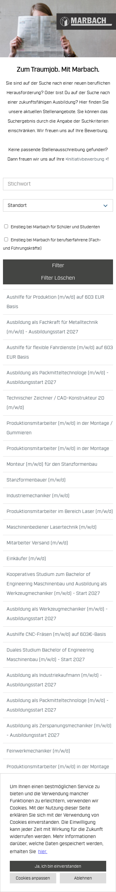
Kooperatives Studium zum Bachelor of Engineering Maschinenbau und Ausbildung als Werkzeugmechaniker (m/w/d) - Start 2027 (57, 583)
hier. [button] (42, 852)
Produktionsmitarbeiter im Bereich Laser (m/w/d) (60, 511)
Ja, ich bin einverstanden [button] (58, 866)
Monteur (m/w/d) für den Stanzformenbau (52, 464)
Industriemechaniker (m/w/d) (38, 496)
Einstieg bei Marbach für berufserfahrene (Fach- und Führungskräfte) (52, 244)
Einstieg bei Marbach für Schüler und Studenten (55, 226)
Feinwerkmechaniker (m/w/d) (38, 751)
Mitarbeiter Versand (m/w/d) (37, 543)
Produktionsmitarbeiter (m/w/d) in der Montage (58, 448)
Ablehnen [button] (83, 878)
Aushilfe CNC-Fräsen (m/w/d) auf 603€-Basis (56, 634)
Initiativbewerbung (86, 159)
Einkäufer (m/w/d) (26, 559)
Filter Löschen (58, 278)
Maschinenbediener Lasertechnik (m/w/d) (52, 527)
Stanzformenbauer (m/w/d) (36, 480)
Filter (58, 265)
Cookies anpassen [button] (33, 878)
